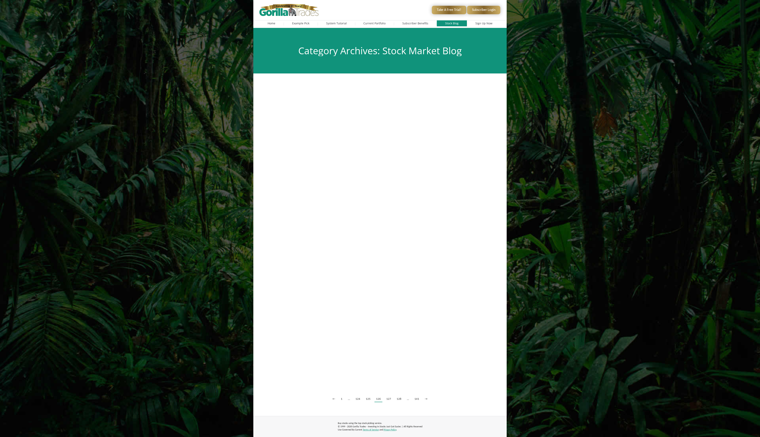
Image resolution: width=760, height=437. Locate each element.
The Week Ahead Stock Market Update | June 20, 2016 (380, 245)
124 (357, 399)
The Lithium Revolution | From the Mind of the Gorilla (380, 304)
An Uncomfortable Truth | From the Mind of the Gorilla (380, 216)
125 (368, 399)
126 (378, 399)
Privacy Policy (390, 430)
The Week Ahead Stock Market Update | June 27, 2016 (380, 152)
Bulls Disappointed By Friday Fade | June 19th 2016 (380, 275)
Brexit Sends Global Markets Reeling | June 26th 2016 (380, 186)
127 (388, 399)
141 (416, 399)
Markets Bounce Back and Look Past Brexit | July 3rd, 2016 (380, 93)
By (298, 99)
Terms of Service (371, 430)
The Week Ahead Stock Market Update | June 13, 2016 (380, 334)
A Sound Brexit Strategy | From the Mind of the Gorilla (380, 123)
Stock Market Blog (278, 99)
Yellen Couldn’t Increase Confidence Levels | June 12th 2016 (380, 363)
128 (399, 399)
